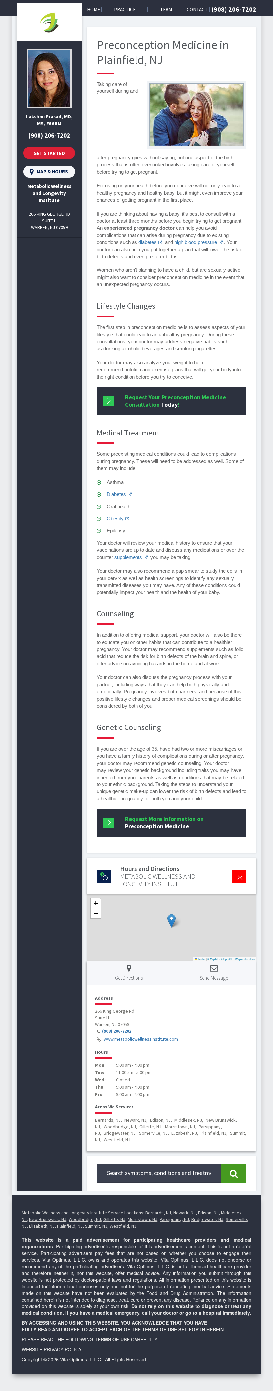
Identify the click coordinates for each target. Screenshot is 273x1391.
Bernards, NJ (158, 1213)
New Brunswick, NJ (47, 1219)
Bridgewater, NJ (207, 1219)
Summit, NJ (96, 1226)
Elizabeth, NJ (42, 1226)
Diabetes (116, 494)
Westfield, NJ (123, 1226)
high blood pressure (195, 242)
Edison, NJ (208, 1213)
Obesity (115, 518)
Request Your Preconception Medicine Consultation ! (175, 400)
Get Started (49, 153)
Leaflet (201, 959)
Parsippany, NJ (174, 1219)
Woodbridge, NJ (85, 1219)
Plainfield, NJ (70, 1226)
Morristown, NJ (142, 1219)
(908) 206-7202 (234, 9)
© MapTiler (213, 959)
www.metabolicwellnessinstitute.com (141, 1039)
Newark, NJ (184, 1213)
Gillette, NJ (114, 1219)
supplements (128, 557)
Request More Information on (164, 822)
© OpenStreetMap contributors (238, 959)
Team (166, 9)
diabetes (147, 242)
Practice (125, 9)
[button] (171, 921)
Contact (197, 9)
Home (93, 9)
